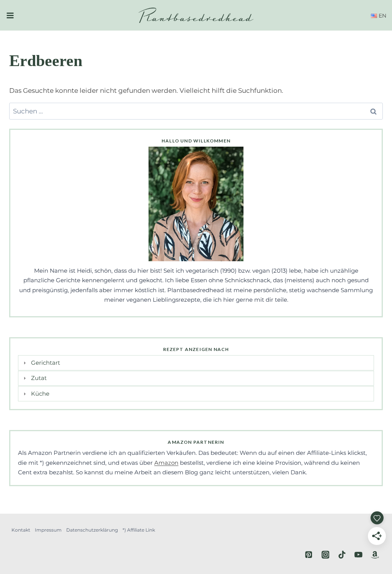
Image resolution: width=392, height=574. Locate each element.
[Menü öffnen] (10, 15)
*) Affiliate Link (138, 530)
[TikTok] (342, 555)
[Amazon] (375, 555)
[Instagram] (325, 555)
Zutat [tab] (39, 378)
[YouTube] (358, 555)
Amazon (166, 462)
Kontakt (20, 530)
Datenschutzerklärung (92, 530)
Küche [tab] (40, 393)
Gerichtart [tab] (45, 362)
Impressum (48, 530)
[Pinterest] (309, 555)
